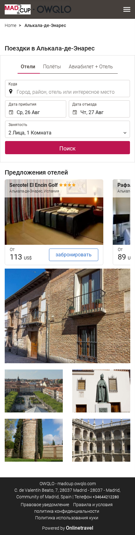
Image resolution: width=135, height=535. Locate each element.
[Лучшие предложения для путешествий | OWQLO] (38, 9)
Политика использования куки (66, 517)
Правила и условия (93, 504)
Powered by (67, 528)
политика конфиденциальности (66, 511)
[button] (126, 9)
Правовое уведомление (45, 504)
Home (10, 25)
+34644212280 (106, 497)
